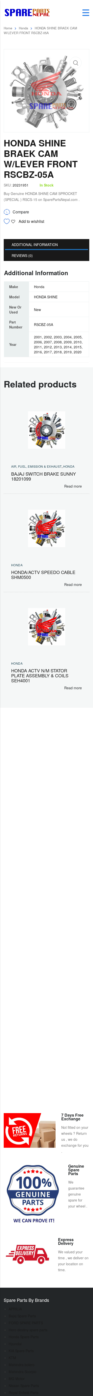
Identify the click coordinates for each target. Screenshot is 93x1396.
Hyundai (15, 1343)
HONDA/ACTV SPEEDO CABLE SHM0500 (43, 574)
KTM (12, 1357)
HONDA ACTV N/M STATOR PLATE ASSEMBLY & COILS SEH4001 (39, 675)
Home (8, 28)
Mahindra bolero (21, 1364)
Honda (23, 28)
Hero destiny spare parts (28, 1329)
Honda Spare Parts (24, 1336)
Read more (73, 486)
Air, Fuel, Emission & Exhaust (36, 466)
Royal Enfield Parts (23, 1392)
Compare (21, 212)
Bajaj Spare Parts (22, 1315)
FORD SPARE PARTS (26, 1322)
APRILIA (15, 1308)
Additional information (35, 244)
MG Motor (17, 1378)
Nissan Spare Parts (24, 1385)
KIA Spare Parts (21, 1350)
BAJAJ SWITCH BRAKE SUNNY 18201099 (43, 476)
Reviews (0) (22, 255)
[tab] (46, 244)
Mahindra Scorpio (22, 1371)
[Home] (28, 12)
